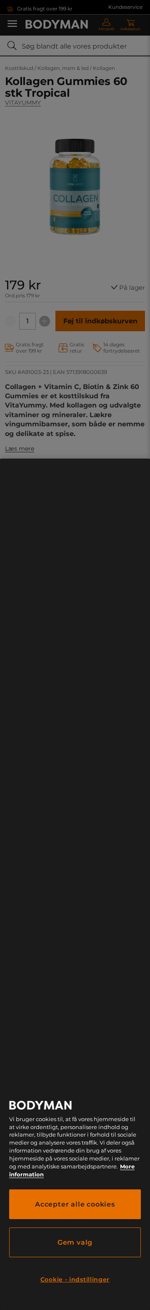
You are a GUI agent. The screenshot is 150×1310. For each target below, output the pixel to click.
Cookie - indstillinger (75, 1279)
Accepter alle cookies (75, 1204)
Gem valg (75, 1242)
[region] (75, 884)
